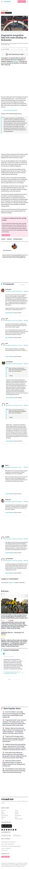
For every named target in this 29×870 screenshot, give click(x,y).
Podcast (17, 813)
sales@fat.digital (17, 846)
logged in (11, 582)
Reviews (3, 813)
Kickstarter (15, 61)
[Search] (27, 1)
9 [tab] (18, 679)
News (2, 812)
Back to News (5, 10)
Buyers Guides (4, 815)
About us (3, 810)
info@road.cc (13, 842)
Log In (6, 312)
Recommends (18, 815)
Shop (16, 817)
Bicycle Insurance (19, 818)
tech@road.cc (11, 844)
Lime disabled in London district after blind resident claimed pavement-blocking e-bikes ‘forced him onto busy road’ (13, 770)
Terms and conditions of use (18, 866)
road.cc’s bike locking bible (10, 110)
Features (3, 817)
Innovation (8, 12)
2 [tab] (10, 679)
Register (11, 312)
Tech (2, 818)
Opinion (17, 812)
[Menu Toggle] (1, 1)
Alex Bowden (7, 250)
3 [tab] (11, 679)
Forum (16, 810)
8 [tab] (17, 679)
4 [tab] (12, 679)
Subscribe (22, 1)
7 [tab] (16, 679)
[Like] (24, 291)
